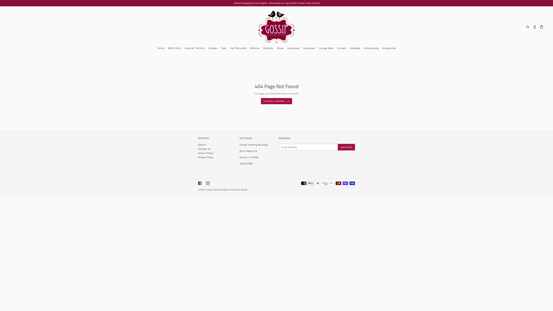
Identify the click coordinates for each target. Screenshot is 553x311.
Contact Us (204, 149)
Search (202, 144)
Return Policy (205, 153)
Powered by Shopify (238, 190)
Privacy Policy (205, 157)
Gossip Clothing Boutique (217, 190)
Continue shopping (274, 101)
